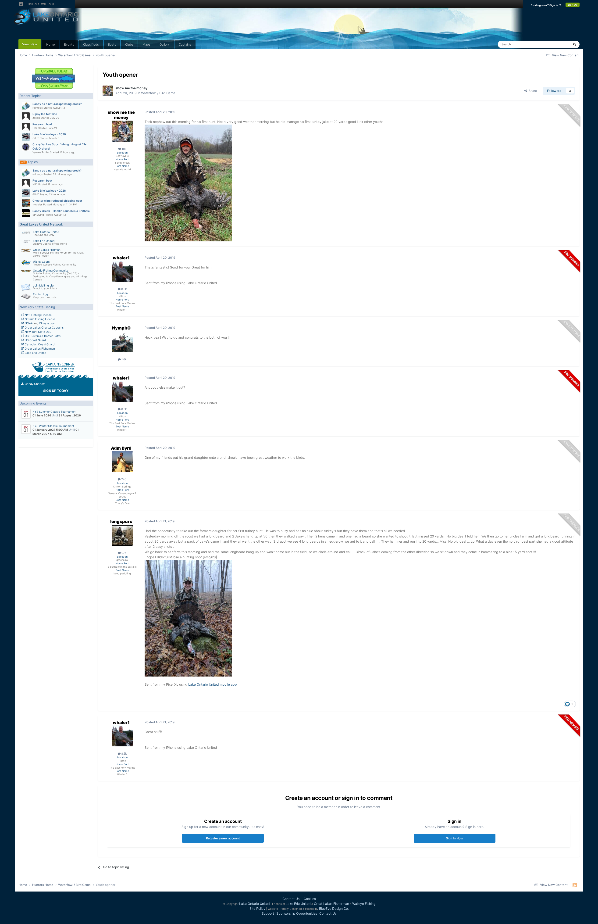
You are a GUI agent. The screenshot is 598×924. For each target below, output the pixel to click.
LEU (30, 4)
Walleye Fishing (364, 904)
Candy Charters (34, 384)
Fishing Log (40, 294)
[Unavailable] (188, 618)
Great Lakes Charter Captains (44, 327)
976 (123, 553)
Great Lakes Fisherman (39, 348)
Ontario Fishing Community (50, 270)
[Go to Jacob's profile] (26, 116)
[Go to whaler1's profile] (122, 271)
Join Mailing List (43, 285)
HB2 (35, 128)
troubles (37, 204)
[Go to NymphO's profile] (122, 341)
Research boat (42, 124)
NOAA (28, 323)
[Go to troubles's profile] (26, 203)
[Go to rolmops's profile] (26, 106)
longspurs (121, 521)
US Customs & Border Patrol (42, 336)
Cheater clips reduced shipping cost (57, 200)
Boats (112, 44)
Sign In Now (454, 838)
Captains (185, 44)
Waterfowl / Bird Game (158, 93)
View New (29, 44)
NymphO (121, 328)
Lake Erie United (43, 241)
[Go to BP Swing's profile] (26, 213)
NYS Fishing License (38, 315)
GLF (37, 4)
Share (532, 91)
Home (50, 44)
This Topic (556, 44)
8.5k (124, 289)
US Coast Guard (35, 340)
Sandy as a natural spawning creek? (57, 104)
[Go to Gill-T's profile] (26, 137)
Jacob (36, 117)
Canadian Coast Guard (39, 344)
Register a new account (223, 838)
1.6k (124, 359)
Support (268, 913)
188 (123, 148)
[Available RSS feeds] (575, 885)
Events (69, 44)
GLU (51, 4)
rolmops (37, 107)
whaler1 (121, 257)
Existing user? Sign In (545, 5)
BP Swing (38, 214)
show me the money (131, 88)
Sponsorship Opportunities (296, 913)
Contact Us (290, 899)
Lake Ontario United (46, 232)
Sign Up (572, 4)
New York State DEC (38, 331)
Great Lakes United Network (41, 224)
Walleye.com (41, 261)
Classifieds (91, 44)
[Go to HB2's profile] (26, 127)
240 (124, 479)
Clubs (129, 44)
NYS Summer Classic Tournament (54, 411)
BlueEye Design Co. (334, 908)
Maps (146, 44)
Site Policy (257, 908)
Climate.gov (47, 323)
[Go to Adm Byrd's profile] (122, 461)
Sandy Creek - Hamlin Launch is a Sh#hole (61, 211)
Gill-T (35, 138)
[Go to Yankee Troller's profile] (26, 147)
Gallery (165, 44)
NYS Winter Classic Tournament (53, 426)
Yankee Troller (40, 152)
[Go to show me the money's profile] (108, 91)
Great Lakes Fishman (47, 249)
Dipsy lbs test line (44, 114)
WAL (44, 4)
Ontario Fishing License (39, 319)
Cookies (310, 899)
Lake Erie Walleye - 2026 (49, 134)
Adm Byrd (121, 448)
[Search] (575, 44)
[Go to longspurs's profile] (122, 535)
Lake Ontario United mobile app (212, 684)
